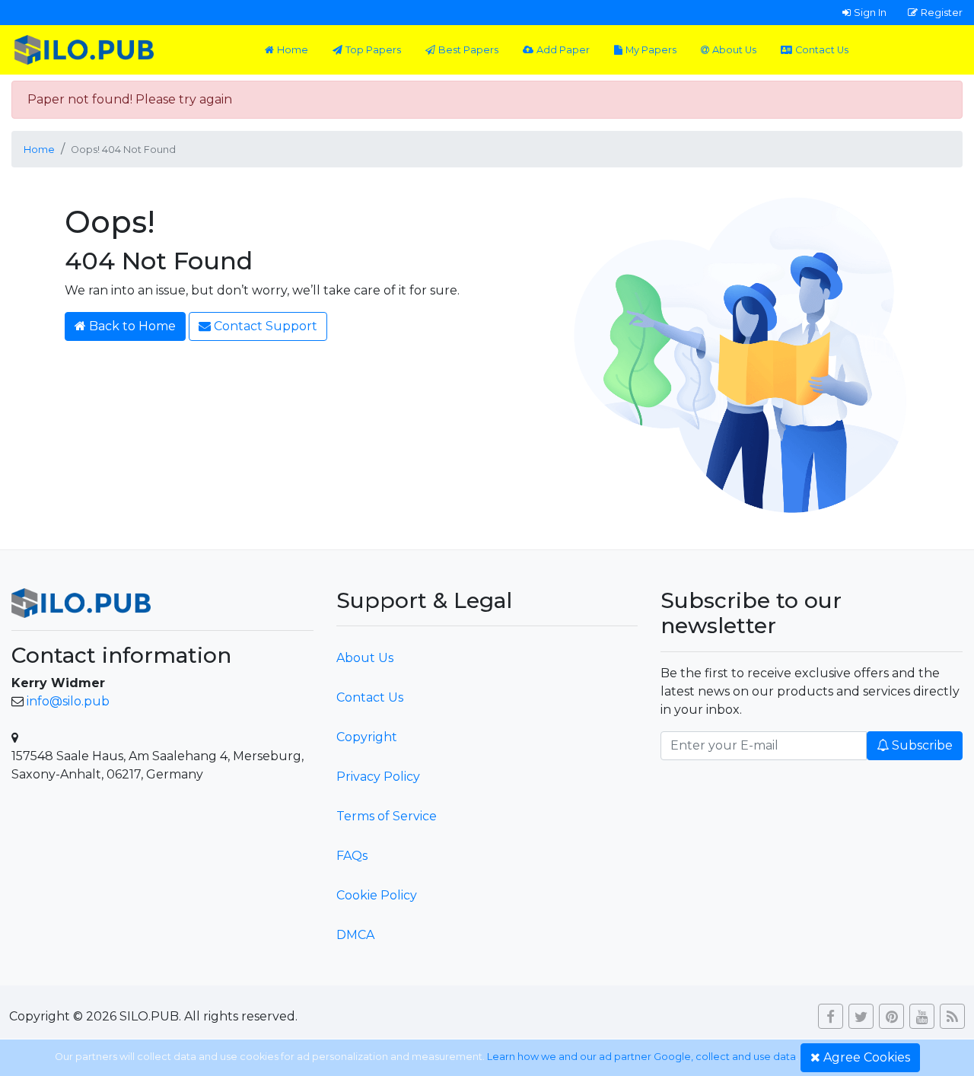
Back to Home (132, 326)
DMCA (355, 935)
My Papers (650, 50)
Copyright (366, 737)
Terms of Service (386, 816)
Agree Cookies (866, 1057)
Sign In (870, 12)
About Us (734, 50)
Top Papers (373, 50)
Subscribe (922, 745)
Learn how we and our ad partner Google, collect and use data (641, 1056)
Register (942, 12)
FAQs (352, 855)
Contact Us (821, 50)
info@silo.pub (68, 701)
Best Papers (468, 50)
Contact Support (265, 326)
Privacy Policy (378, 776)
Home (292, 50)
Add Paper (563, 50)
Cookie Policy (376, 895)
